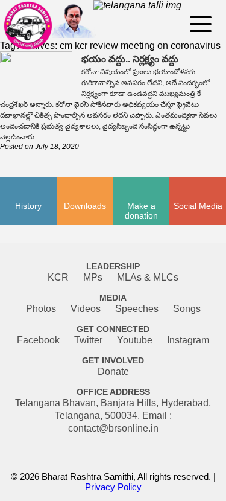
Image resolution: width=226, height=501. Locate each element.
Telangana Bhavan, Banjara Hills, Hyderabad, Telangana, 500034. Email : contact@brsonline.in (113, 415)
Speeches (137, 309)
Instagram (188, 340)
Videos (86, 309)
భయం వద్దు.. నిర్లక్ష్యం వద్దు (129, 59)
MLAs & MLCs (147, 277)
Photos (41, 309)
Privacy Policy (113, 487)
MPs (92, 277)
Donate (113, 371)
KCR (58, 277)
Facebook (38, 340)
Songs (187, 309)
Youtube (134, 340)
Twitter (88, 340)
